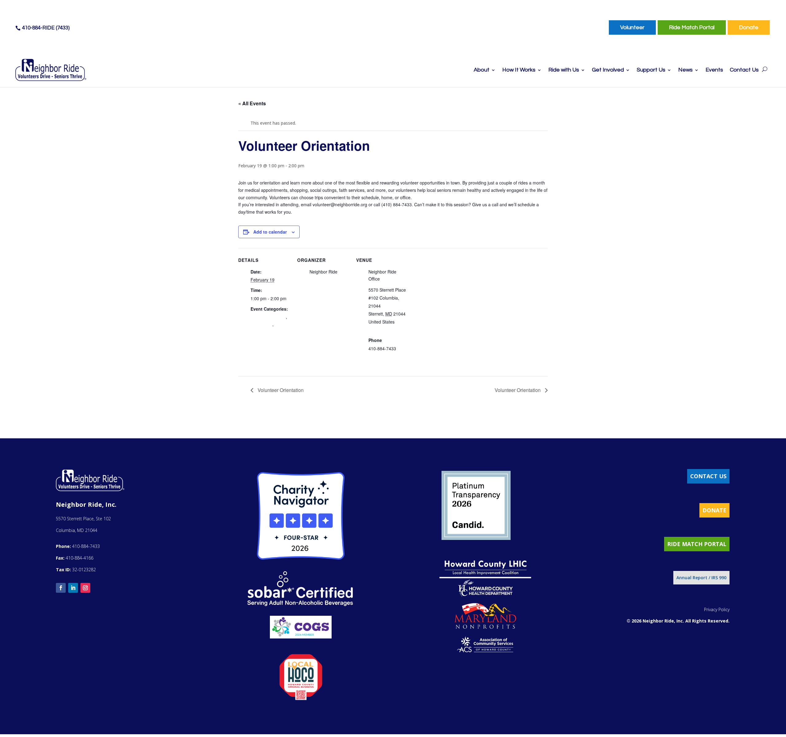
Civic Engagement (268, 317)
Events (714, 70)
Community (261, 324)
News (685, 70)
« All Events (252, 103)
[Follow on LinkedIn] (73, 588)
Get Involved (608, 70)
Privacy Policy (717, 609)
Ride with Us (563, 70)
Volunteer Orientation (280, 390)
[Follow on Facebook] (61, 588)
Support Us (651, 70)
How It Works (518, 70)
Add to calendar (270, 232)
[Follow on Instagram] (85, 588)
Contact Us (744, 70)
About (481, 70)
